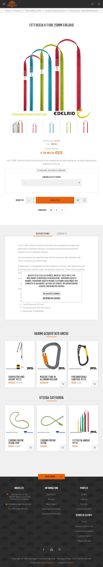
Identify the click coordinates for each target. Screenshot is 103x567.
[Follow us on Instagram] (59, 549)
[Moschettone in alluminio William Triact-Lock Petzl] (51, 356)
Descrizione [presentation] (43, 233)
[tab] (42, 233)
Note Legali (51, 504)
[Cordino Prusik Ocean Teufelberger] (51, 419)
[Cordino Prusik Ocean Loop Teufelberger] (19, 419)
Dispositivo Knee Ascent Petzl (16, 378)
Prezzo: (48, 149)
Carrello (84, 504)
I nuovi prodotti (84, 536)
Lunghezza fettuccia (51, 177)
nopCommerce (47, 562)
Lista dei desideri (84, 509)
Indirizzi (84, 499)
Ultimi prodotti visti (84, 526)
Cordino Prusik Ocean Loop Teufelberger (15, 443)
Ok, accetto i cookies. (51, 293)
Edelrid (57, 141)
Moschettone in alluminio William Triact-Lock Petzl (49, 379)
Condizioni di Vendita (51, 513)
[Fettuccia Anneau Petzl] (83, 419)
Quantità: (20, 200)
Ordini (84, 494)
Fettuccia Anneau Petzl (81, 441)
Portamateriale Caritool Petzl (79, 378)
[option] (17, 126)
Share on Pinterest (62, 210)
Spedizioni (51, 494)
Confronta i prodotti (84, 531)
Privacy (51, 499)
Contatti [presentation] (62, 233)
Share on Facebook (56, 210)
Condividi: (42, 210)
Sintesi (70, 562)
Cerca (84, 521)
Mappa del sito (84, 541)
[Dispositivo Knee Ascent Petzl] (20, 356)
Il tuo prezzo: (47, 153)
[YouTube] (51, 549)
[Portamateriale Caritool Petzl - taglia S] (83, 356)
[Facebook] (43, 549)
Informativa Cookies (51, 509)
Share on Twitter (51, 210)
